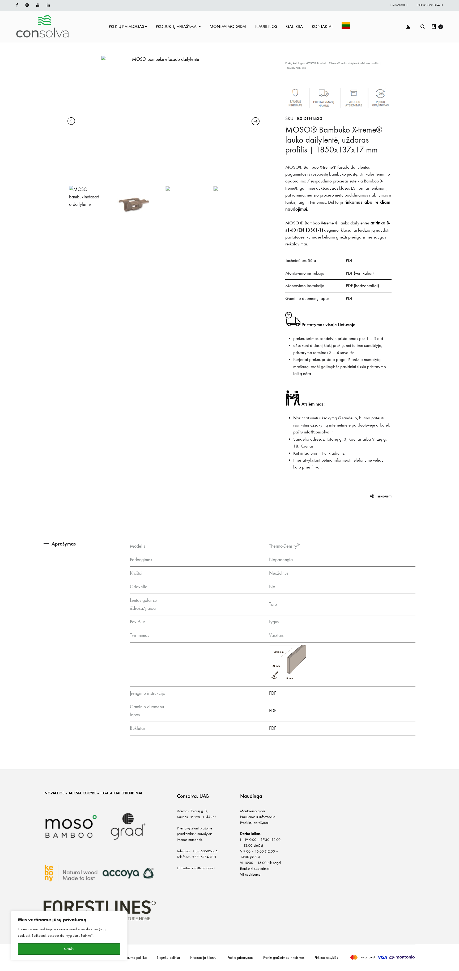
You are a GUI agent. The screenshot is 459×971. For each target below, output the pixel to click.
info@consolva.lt (430, 5)
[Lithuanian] (346, 26)
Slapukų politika (168, 957)
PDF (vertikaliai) (360, 273)
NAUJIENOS (266, 26)
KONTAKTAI (322, 26)
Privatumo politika (134, 957)
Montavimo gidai (252, 811)
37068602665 (206, 851)
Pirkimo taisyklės (326, 957)
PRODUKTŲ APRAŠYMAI (177, 26)
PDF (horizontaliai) (362, 285)
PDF (349, 260)
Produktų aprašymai (254, 822)
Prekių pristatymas (240, 957)
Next (258, 204)
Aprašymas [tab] (64, 543)
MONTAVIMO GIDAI (228, 26)
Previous (68, 204)
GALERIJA (294, 26)
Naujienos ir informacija (257, 817)
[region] (69, 935)
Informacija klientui (203, 957)
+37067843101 (399, 5)
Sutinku (69, 949)
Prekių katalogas (295, 63)
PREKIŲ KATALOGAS (126, 26)
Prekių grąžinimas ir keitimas (283, 957)
